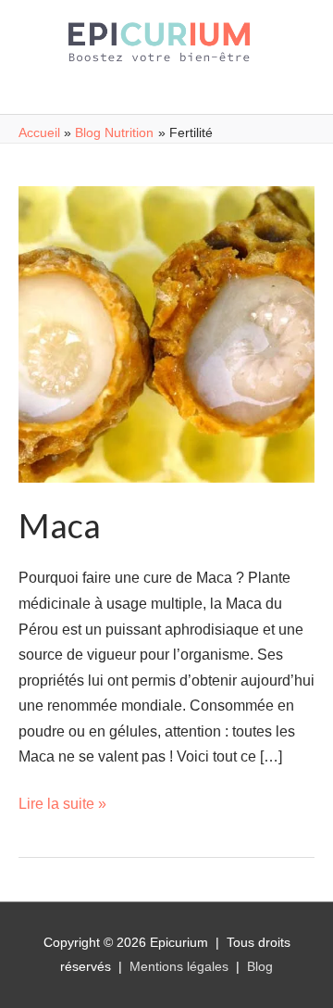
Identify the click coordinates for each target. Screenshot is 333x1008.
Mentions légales (179, 966)
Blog (260, 966)
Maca (59, 525)
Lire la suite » (62, 803)
